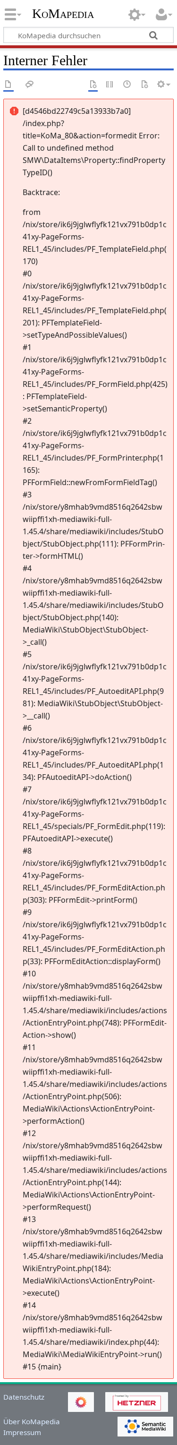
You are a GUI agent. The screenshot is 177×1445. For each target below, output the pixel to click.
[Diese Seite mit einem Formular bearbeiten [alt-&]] (93, 84)
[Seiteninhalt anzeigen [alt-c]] (8, 84)
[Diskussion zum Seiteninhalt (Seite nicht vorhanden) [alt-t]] (30, 84)
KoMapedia (63, 13)
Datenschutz (23, 1397)
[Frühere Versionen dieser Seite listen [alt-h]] (127, 84)
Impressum (22, 1432)
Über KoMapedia (31, 1421)
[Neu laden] (144, 84)
